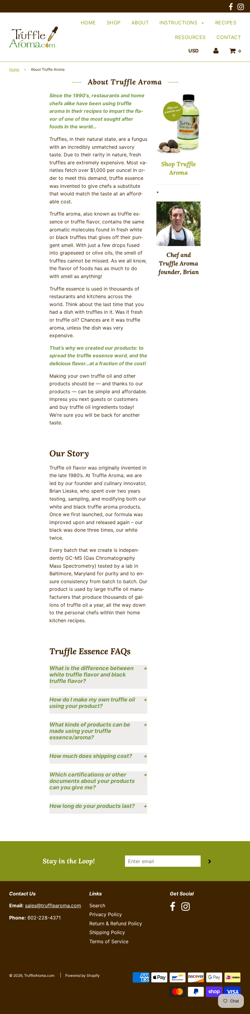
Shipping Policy (107, 932)
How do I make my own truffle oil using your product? (92, 702)
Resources (190, 37)
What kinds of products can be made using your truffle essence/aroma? (89, 731)
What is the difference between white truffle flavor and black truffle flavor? (91, 674)
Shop (114, 23)
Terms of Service (108, 941)
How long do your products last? (92, 806)
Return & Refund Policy (115, 923)
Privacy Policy (105, 914)
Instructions (179, 23)
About (140, 23)
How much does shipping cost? (90, 756)
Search (97, 905)
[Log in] (216, 51)
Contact (228, 37)
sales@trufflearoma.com (53, 905)
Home (88, 23)
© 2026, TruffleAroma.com (31, 975)
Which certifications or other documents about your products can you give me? (92, 781)
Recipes (226, 23)
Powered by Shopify (82, 975)
